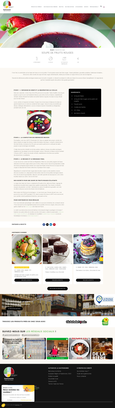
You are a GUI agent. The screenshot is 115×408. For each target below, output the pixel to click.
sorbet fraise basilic (32, 215)
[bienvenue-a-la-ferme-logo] (105, 318)
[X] (47, 224)
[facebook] (11, 335)
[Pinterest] (54, 224)
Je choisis (9, 400)
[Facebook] (44, 224)
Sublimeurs (17, 404)
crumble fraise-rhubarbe (48, 214)
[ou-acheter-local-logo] (76, 318)
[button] (3, 405)
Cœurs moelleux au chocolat (54, 272)
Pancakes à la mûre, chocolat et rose (88, 270)
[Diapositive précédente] (14, 259)
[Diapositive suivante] (101, 259)
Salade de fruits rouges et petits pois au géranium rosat (26, 275)
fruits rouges (29, 206)
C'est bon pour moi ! (26, 400)
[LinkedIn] (50, 224)
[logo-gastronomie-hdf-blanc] (10, 366)
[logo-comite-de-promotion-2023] (34, 384)
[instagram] (30, 335)
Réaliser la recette (26, 280)
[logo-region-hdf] (14, 376)
